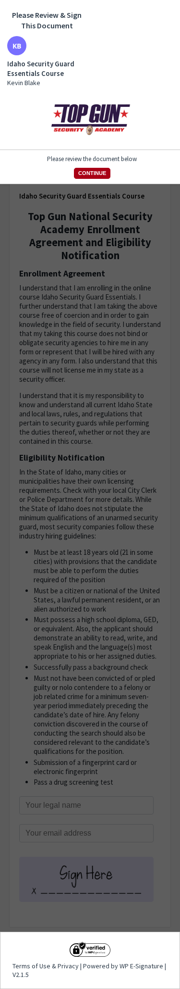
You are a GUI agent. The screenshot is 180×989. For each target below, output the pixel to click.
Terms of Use (32, 966)
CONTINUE (92, 173)
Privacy (68, 966)
